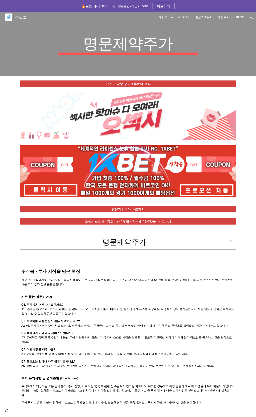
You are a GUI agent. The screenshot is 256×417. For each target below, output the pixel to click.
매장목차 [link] (224, 17)
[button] (251, 17)
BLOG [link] (240, 17)
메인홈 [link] (163, 17)
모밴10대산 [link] (203, 17)
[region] (128, 6)
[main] (128, 44)
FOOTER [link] (183, 17)
